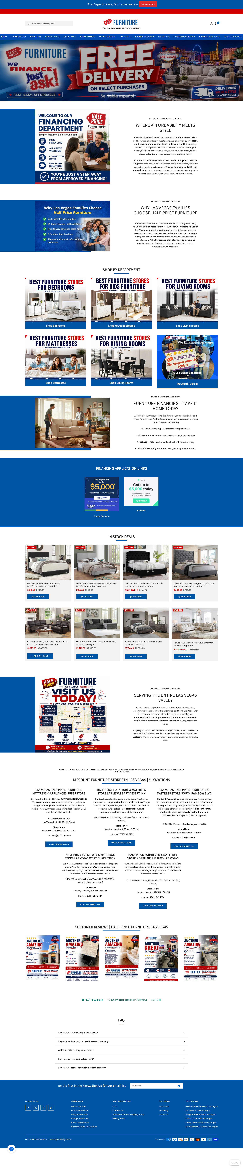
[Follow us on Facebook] (28, 1107)
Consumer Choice (184, 36)
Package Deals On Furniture (84, 1126)
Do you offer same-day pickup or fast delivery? (82, 1067)
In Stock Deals (233, 36)
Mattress (70, 36)
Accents (126, 36)
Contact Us (118, 1110)
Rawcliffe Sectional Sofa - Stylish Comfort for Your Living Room (194, 644)
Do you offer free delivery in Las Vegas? (78, 1032)
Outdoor (163, 36)
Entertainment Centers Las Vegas (202, 1126)
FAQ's (115, 1106)
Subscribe (179, 1086)
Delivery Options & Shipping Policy (128, 1114)
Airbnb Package (144, 36)
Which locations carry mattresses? (76, 1050)
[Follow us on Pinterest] (43, 1107)
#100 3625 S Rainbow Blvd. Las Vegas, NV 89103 (184, 824)
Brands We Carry (209, 36)
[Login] (211, 23)
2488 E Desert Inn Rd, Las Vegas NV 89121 (113, 817)
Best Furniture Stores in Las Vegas (201, 1106)
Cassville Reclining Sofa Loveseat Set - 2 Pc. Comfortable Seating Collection (47, 643)
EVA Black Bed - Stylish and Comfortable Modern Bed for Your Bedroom (144, 584)
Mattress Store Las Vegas (198, 1110)
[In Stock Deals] (187, 357)
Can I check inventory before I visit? (76, 1059)
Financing (163, 1110)
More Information (59, 844)
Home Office (87, 36)
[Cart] (216, 23)
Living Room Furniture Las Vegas (200, 1114)
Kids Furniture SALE (79, 1110)
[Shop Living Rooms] (187, 300)
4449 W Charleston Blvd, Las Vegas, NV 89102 (86, 879)
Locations (164, 1106)
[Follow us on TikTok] (51, 1107)
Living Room (19, 36)
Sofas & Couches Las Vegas (199, 1118)
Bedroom (35, 36)
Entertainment (108, 36)
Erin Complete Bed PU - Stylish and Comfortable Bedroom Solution (43, 585)
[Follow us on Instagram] (36, 1107)
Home (4, 36)
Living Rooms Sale (79, 1114)
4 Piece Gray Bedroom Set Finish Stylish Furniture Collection (143, 643)
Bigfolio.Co (66, 1139)
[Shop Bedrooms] (55, 300)
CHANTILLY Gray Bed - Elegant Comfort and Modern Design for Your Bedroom (194, 585)
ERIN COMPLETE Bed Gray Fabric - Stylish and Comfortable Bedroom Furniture (96, 585)
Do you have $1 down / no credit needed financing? (84, 1041)
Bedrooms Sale (78, 1106)
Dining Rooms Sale (79, 1118)
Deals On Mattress (80, 1122)
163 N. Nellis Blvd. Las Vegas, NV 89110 (143, 880)
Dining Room (52, 36)
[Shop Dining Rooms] (121, 357)
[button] (11, 1149)
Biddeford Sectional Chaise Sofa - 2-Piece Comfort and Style (96, 643)
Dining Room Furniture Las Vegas (201, 1122)
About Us (163, 1114)
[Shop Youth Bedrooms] (121, 300)
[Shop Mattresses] (55, 357)
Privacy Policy (119, 1118)
